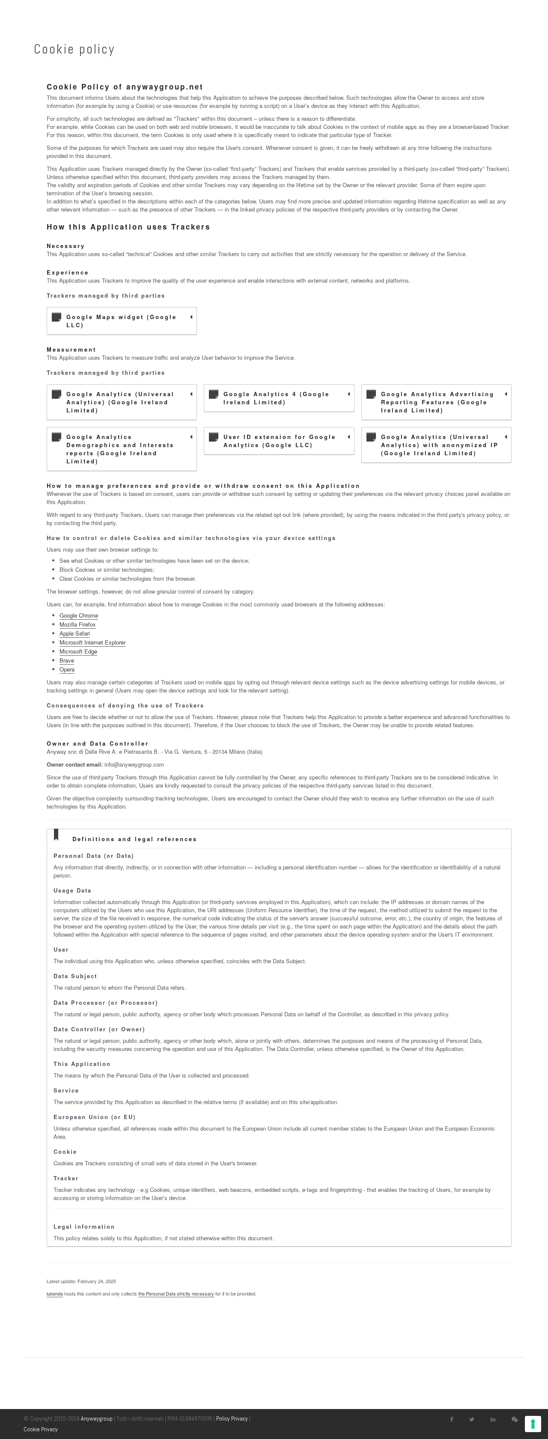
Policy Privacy (232, 1418)
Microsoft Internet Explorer (92, 642)
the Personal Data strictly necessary (176, 1293)
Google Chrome (79, 615)
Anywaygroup (97, 1418)
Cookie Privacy (41, 1429)
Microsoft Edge (78, 651)
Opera (67, 669)
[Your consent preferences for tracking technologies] (533, 1424)
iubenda (55, 1293)
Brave (67, 660)
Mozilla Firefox (78, 624)
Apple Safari (75, 633)
